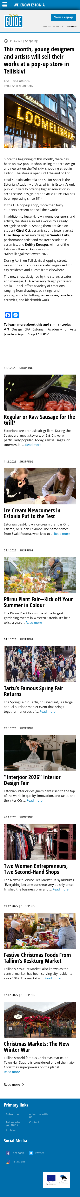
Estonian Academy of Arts (54, 329)
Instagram (18, 1161)
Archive (72, 26)
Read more (12, 1084)
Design (17, 329)
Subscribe (12, 1114)
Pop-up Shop (26, 334)
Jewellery (10, 334)
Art (6, 329)
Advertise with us (38, 1115)
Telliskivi (43, 334)
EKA (27, 329)
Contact (34, 1122)
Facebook (18, 1153)
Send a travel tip (53, 26)
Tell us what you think (14, 1123)
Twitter (39, 1153)
